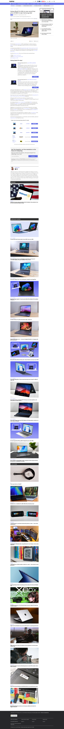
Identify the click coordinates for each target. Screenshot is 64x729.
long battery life (13, 117)
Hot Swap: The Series (37, 5)
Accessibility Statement (14, 721)
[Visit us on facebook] (37, 1)
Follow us (32, 41)
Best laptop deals (46, 5)
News (12, 14)
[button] (53, 1)
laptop (11, 45)
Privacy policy (34, 719)
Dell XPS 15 (15, 109)
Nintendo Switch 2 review (28, 5)
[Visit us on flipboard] (43, 1)
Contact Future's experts (25, 719)
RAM (31, 102)
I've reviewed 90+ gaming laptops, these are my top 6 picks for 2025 (46, 29)
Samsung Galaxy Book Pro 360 (19, 99)
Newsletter (36, 41)
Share (12, 41)
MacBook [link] (21, 68)
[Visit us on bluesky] (40, 1)
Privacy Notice (13, 159)
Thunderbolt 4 (33, 112)
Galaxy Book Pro (18, 43)
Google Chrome (17, 103)
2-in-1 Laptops (16, 8)
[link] (13, 66)
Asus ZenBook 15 (35, 109)
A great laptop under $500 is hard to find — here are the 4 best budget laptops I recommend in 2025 (47, 16)
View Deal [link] (34, 123)
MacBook (25, 89)
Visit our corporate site (45, 712)
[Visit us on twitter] (39, 1)
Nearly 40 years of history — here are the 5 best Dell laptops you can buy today (47, 20)
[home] (10, 4)
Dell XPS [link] (26, 68)
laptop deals (16, 53)
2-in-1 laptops (18, 5)
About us (22, 721)
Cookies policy (45, 719)
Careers (44, 721)
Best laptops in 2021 (14, 57)
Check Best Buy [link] (34, 141)
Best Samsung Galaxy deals (18, 56)
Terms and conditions (14, 719)
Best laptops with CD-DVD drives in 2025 (46, 34)
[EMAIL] (17, 169)
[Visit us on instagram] (42, 1)
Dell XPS (29, 89)
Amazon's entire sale (17, 55)
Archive (33, 721)
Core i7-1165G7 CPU (21, 102)
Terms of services (22, 158)
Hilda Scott (16, 14)
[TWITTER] (15, 169)
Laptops (12, 8)
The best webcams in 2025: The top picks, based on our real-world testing (47, 25)
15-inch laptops (26, 108)
